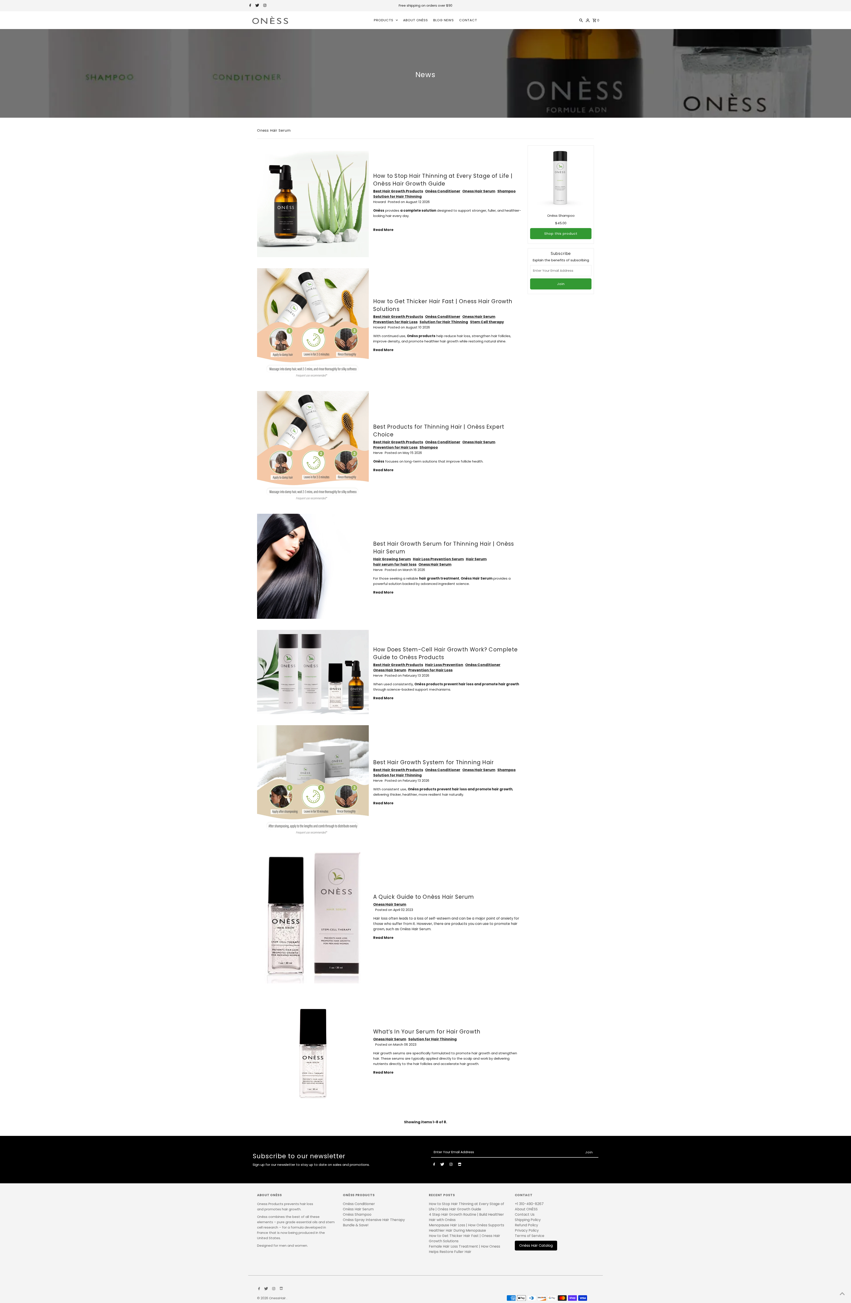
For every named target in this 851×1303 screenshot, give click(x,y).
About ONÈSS (526, 1209)
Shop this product (561, 233)
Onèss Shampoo (357, 1214)
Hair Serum (476, 559)
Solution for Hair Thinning (397, 196)
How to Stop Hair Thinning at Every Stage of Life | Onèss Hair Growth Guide (466, 1206)
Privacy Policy (527, 1230)
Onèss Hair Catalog (536, 1245)
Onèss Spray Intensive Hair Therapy (374, 1219)
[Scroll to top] (842, 1294)
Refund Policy (526, 1225)
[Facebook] (249, 5)
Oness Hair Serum (478, 191)
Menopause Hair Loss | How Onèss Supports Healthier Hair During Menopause (466, 1228)
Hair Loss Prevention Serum (438, 559)
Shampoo (506, 191)
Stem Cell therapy (487, 321)
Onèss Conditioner (442, 191)
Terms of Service (529, 1235)
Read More (383, 229)
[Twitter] (256, 5)
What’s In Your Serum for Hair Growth (426, 1031)
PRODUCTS (383, 20)
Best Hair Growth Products (398, 191)
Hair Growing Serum (392, 559)
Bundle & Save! (356, 1225)
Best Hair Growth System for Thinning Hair (433, 762)
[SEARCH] (581, 20)
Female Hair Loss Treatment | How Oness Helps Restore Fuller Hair (464, 1249)
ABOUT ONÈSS (415, 20)
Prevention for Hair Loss (395, 321)
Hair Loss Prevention (444, 664)
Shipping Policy (528, 1219)
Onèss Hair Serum (358, 1209)
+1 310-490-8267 (529, 1203)
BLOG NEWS (443, 20)
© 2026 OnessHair (272, 1298)
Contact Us (525, 1214)
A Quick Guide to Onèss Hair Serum (423, 897)
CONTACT (468, 20)
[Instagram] (264, 5)
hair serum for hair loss (394, 564)
